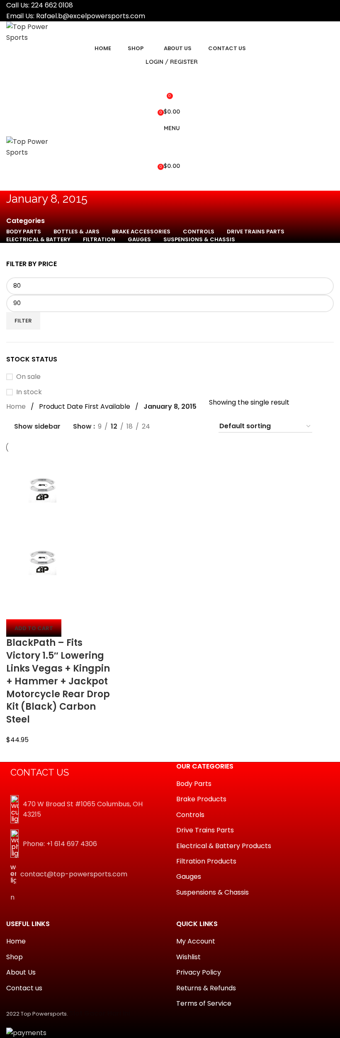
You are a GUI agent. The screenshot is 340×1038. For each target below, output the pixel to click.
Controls (190, 815)
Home (16, 406)
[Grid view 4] (201, 426)
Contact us (24, 988)
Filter (23, 321)
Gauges (188, 876)
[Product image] (42, 562)
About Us (21, 972)
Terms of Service (203, 1003)
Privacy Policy (198, 972)
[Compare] (16, 609)
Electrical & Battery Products (223, 846)
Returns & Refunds (206, 988)
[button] (33, 628)
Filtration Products (206, 861)
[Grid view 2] (170, 426)
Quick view (39, 609)
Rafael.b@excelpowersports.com (90, 16)
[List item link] (85, 843)
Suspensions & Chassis (212, 892)
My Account (195, 941)
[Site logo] (37, 31)
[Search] (170, 78)
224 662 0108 (52, 5)
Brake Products (201, 799)
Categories (25, 221)
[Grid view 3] (186, 426)
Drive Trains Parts (205, 830)
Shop (14, 957)
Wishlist (188, 957)
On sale (28, 376)
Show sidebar (37, 426)
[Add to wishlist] (61, 609)
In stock (29, 392)
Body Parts (193, 783)
